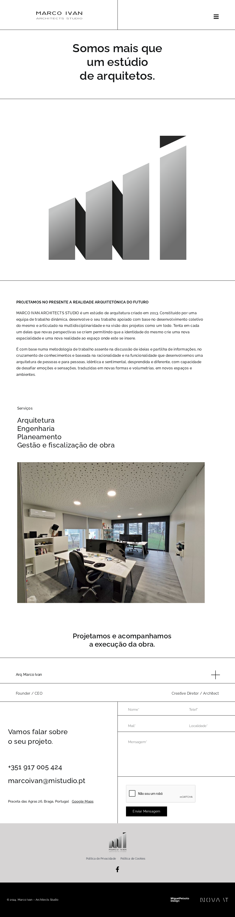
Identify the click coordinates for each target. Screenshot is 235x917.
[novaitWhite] (214, 899)
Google (78, 801)
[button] (118, 675)
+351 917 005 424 (35, 767)
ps (91, 801)
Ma (87, 801)
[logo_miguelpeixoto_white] (180, 899)
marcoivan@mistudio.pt (46, 781)
